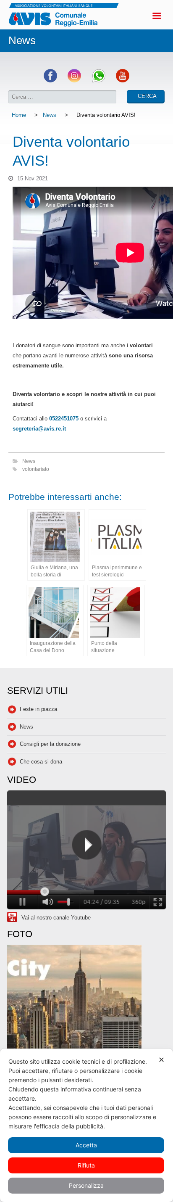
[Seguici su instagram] (74, 80)
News (49, 115)
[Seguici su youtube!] (122, 80)
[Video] (86, 851)
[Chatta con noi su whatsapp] (98, 80)
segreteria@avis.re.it (39, 428)
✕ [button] (161, 1059)
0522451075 (64, 418)
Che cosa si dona (41, 761)
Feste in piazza (38, 709)
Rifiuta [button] (86, 1165)
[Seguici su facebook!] (50, 80)
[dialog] (86, 1125)
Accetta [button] (86, 1145)
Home (19, 115)
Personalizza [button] (86, 1185)
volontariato (35, 469)
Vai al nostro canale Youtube (56, 917)
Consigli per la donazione (50, 744)
